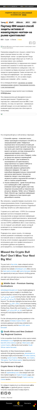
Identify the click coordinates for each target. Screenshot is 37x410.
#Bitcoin (19, 22)
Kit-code (21, 405)
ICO (2, 39)
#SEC (35, 22)
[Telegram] (34, 405)
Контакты (27, 403)
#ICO (28, 22)
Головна (3, 397)
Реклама (9, 403)
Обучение (9, 397)
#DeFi (11, 22)
